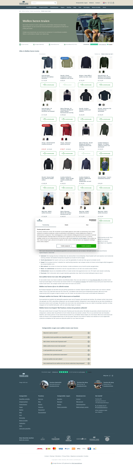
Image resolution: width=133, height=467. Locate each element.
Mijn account (79, 401)
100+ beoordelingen (77, 463)
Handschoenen (54, 7)
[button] (113, 3)
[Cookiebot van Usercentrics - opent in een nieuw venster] (90, 220)
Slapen (62, 7)
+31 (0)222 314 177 (101, 405)
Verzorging (86, 7)
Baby (74, 7)
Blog (39, 401)
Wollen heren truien (46, 11)
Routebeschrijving (54, 386)
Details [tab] (66, 224)
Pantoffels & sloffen (31, 7)
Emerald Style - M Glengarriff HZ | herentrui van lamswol (48, 110)
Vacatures (40, 407)
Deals (20, 426)
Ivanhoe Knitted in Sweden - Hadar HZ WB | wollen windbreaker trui (67, 179)
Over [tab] (87, 224)
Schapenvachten (43, 7)
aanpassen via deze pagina (80, 238)
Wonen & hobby (96, 7)
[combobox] (44, 2)
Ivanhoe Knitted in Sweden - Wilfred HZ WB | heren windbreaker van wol (85, 179)
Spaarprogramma (80, 404)
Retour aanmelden (62, 407)
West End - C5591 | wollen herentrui (103, 212)
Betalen (59, 404)
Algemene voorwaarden (77, 456)
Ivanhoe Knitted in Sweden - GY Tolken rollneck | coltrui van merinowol (104, 145)
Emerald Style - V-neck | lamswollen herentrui (104, 178)
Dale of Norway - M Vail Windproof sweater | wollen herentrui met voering (86, 145)
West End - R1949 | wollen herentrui (84, 212)
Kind (80, 7)
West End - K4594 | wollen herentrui (47, 212)
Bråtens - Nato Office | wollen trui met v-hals (85, 76)
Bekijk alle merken (24, 440)
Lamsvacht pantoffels (24, 428)
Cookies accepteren (86, 245)
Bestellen (59, 399)
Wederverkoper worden (82, 407)
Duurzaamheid (42, 412)
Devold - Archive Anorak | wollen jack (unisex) (85, 110)
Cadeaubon (22, 423)
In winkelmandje (50, 84)
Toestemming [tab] (45, 224)
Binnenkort (68, 84)
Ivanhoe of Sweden (80, 281)
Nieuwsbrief (41, 410)
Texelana (64, 459)
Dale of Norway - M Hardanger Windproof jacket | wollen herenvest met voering (66, 110)
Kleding (69, 7)
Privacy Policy (65, 456)
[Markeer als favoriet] (54, 57)
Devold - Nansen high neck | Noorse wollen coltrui (48, 179)
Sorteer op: (97, 54)
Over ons (40, 399)
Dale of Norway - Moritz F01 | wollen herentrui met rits (65, 213)
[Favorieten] (108, 3)
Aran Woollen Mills (95, 280)
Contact (98, 2)
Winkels (91, 2)
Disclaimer (58, 456)
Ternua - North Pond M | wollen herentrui (48, 143)
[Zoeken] (55, 2)
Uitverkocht (87, 153)
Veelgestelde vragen (82, 2)
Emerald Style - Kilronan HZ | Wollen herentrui (48, 77)
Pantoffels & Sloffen (24, 399)
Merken (40, 404)
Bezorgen (59, 401)
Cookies (86, 456)
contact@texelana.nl (102, 407)
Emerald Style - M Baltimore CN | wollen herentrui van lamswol (104, 77)
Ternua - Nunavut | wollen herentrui (65, 143)
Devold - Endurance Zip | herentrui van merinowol (104, 110)
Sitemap (52, 456)
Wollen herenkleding (35, 11)
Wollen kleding (25, 11)
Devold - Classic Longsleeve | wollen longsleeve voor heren (66, 77)
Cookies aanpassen (65, 245)
